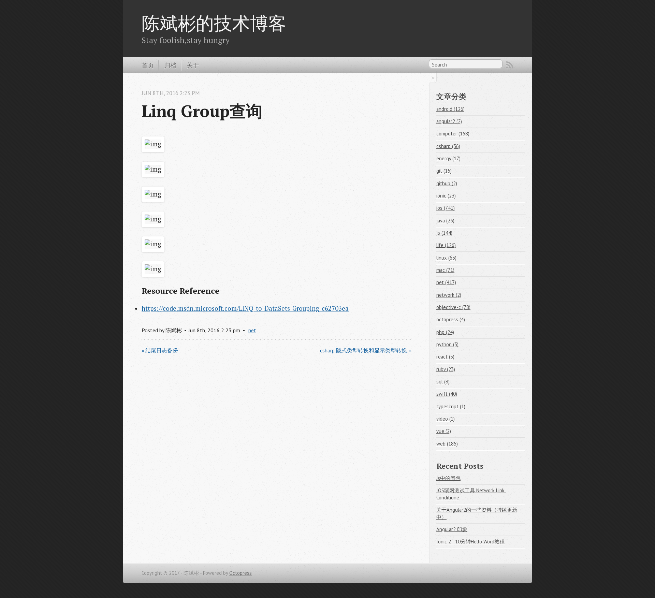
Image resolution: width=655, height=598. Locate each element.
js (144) (444, 233)
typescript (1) (450, 406)
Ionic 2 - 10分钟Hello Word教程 (470, 541)
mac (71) (445, 270)
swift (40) (446, 394)
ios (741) (445, 208)
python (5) (447, 344)
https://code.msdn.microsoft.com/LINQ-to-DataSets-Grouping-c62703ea (245, 308)
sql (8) (443, 381)
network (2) (448, 295)
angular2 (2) (449, 121)
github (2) (446, 183)
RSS (509, 65)
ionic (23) (446, 195)
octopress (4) (450, 319)
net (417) (446, 282)
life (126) (446, 245)
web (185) (447, 443)
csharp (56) (448, 146)
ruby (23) (445, 369)
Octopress (240, 573)
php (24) (445, 332)
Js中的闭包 (448, 478)
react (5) (445, 356)
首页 (148, 65)
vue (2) (443, 431)
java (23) (445, 220)
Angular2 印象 (451, 529)
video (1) (445, 418)
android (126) (450, 109)
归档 (170, 65)
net (252, 330)
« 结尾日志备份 (160, 350)
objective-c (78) (453, 307)
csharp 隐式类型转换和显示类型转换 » (365, 350)
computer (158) (452, 133)
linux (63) (446, 257)
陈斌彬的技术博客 (214, 23)
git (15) (444, 170)
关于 (193, 65)
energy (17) (448, 158)
